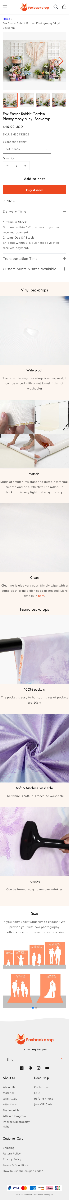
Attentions (10, 1104)
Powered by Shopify (44, 1195)
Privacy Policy (12, 1159)
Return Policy (12, 1153)
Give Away (10, 1098)
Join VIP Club (43, 1104)
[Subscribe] (61, 1059)
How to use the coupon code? (23, 1171)
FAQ (37, 1093)
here (41, 596)
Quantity (8, 158)
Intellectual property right (16, 1124)
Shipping (8, 1147)
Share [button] (11, 201)
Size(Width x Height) (16, 141)
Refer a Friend (43, 1098)
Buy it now (34, 190)
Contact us (41, 1087)
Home (6, 18)
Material (8, 1093)
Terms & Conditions (16, 1165)
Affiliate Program (14, 1116)
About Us (9, 1087)
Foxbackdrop (29, 1195)
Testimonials (11, 1110)
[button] (5, 7)
